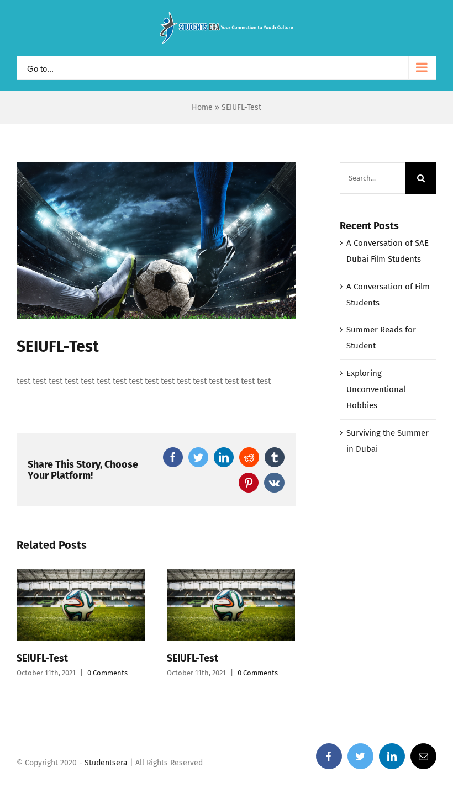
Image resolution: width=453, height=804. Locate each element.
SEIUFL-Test (42, 658)
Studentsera (106, 763)
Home (202, 107)
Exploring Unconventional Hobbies (375, 389)
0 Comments (107, 673)
